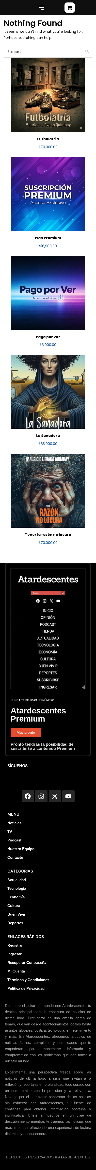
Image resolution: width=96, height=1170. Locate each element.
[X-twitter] (55, 796)
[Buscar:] (48, 52)
